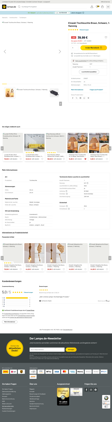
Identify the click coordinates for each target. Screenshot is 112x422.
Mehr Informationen (77, 89)
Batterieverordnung (8, 399)
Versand (4, 396)
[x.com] (76, 98)
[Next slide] (60, 104)
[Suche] (19, 7)
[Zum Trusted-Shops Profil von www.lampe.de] (69, 397)
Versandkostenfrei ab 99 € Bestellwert (85, 53)
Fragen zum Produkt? (96, 89)
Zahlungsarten (6, 394)
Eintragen (71, 349)
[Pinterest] (80, 98)
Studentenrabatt (35, 396)
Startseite (5, 17)
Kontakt (32, 391)
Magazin (32, 389)
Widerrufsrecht (7, 403)
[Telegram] (88, 98)
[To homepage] (9, 7)
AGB (3, 401)
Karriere (32, 401)
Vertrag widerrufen (8, 406)
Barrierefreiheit (34, 406)
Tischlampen (22, 17)
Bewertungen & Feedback (38, 394)
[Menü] (109, 396)
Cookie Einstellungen (8, 411)
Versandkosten (83, 43)
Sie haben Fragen (7, 389)
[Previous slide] (4, 104)
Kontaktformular (63, 357)
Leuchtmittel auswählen (89, 72)
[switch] (106, 407)
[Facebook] (72, 98)
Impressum (33, 408)
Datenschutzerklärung (53, 358)
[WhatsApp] (84, 98)
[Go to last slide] (2, 148)
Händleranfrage (34, 399)
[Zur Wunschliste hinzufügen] (106, 37)
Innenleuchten (13, 17)
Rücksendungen (7, 408)
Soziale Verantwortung (36, 403)
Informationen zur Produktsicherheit (15, 232)
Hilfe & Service (105, 2)
